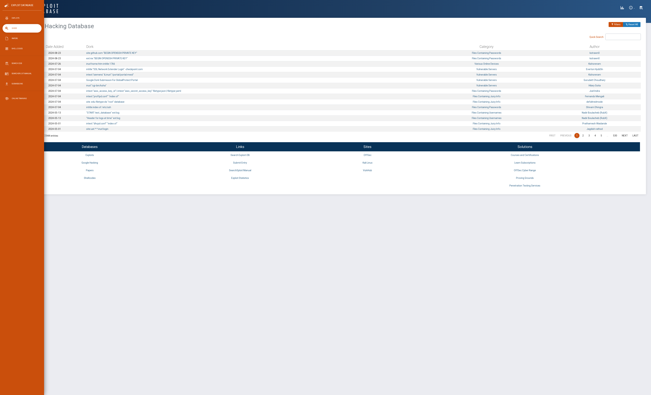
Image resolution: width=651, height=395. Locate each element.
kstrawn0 (595, 53)
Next (625, 135)
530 (615, 135)
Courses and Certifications (525, 155)
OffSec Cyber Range (525, 170)
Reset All (633, 24)
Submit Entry (240, 162)
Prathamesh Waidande (594, 123)
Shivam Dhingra (594, 107)
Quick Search (596, 37)
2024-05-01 (54, 123)
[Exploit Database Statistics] (622, 8)
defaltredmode (594, 101)
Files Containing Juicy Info (486, 96)
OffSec (367, 155)
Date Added (55, 47)
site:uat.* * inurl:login (97, 129)
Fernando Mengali (594, 96)
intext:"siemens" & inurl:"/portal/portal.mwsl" (110, 74)
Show (27, 38)
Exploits (90, 155)
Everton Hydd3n (594, 69)
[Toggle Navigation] (22, 8)
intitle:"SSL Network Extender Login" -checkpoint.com (114, 69)
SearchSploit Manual (240, 170)
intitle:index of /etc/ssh (98, 107)
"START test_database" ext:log (102, 112)
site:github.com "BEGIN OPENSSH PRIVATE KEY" (111, 53)
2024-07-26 (54, 63)
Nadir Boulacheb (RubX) (594, 112)
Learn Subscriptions (525, 162)
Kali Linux (367, 162)
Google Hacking (90, 162)
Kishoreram (594, 63)
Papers (90, 170)
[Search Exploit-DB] (641, 8)
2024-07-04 (54, 69)
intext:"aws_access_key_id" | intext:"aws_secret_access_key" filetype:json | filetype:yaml (133, 91)
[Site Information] (632, 8)
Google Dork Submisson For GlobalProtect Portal (112, 80)
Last (635, 135)
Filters (617, 24)
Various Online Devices (487, 63)
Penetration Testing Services (524, 185)
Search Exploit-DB (240, 155)
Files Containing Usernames (486, 112)
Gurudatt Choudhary (594, 80)
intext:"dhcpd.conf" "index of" (101, 123)
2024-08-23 (54, 53)
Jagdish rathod (595, 129)
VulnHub (367, 170)
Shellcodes (90, 178)
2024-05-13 (54, 112)
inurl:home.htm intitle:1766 (100, 63)
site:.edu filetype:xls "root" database (105, 101)
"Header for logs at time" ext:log (103, 118)
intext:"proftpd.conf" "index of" (102, 96)
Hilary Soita (595, 85)
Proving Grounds (525, 178)
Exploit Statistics (240, 178)
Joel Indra (594, 91)
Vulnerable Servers (486, 69)
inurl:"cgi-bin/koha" (96, 85)
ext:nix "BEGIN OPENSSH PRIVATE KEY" (107, 58)
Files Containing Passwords (486, 53)
